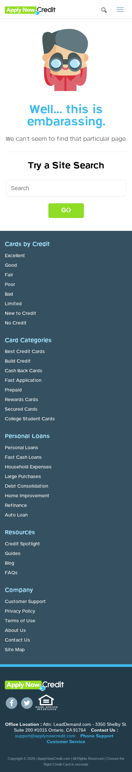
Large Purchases (23, 477)
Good (11, 265)
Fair (9, 275)
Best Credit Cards (25, 352)
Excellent (15, 256)
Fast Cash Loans (23, 457)
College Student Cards (30, 419)
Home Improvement (27, 496)
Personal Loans (21, 448)
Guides (13, 554)
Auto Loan (16, 515)
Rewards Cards (21, 400)
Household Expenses (28, 467)
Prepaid (13, 390)
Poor (10, 285)
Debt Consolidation (26, 486)
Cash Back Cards (23, 371)
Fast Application (23, 380)
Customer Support (25, 602)
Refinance (16, 505)
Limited (13, 304)
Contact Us (17, 640)
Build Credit (18, 361)
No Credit (16, 323)
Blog (9, 563)
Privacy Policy (20, 611)
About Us (15, 631)
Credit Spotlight (22, 544)
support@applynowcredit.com (45, 735)
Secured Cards (21, 409)
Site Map (15, 650)
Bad (9, 294)
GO (66, 210)
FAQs (11, 573)
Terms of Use (20, 621)
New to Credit (20, 313)
